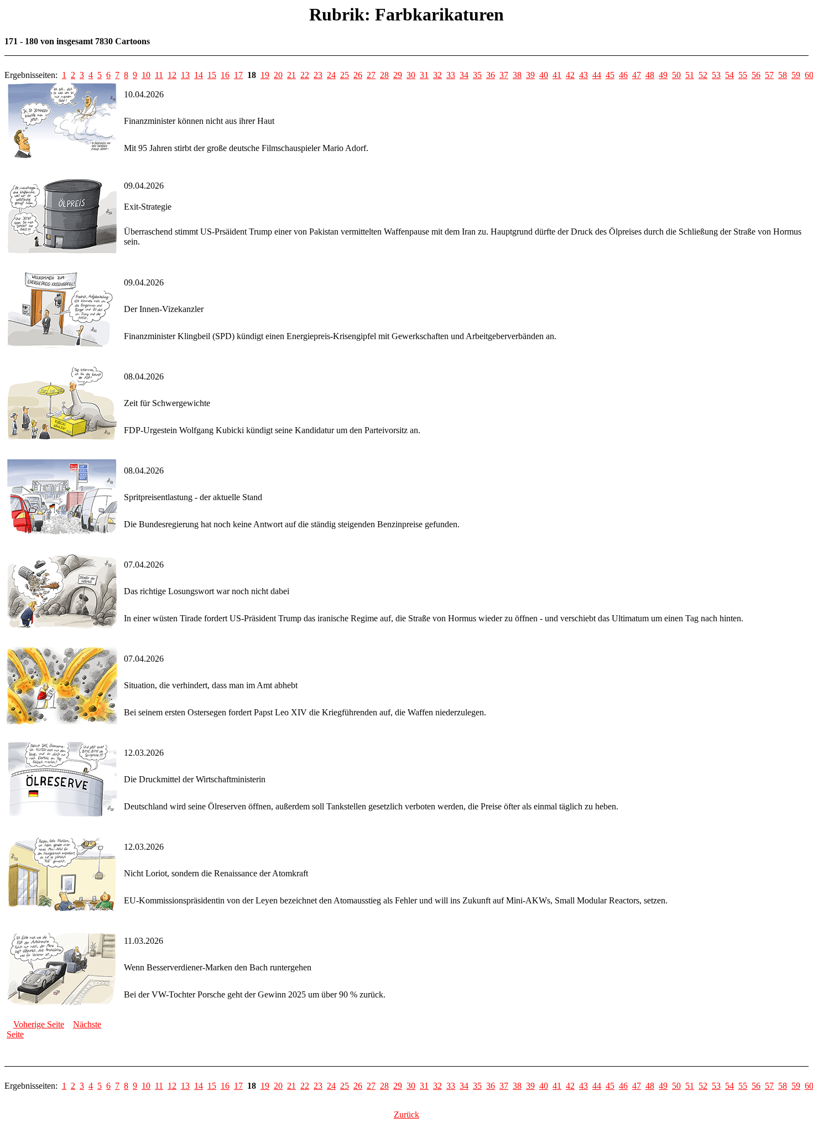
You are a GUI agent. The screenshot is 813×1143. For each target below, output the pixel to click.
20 (278, 75)
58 (782, 75)
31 (424, 75)
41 (557, 75)
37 (503, 75)
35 (477, 75)
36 (490, 75)
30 (410, 75)
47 (636, 75)
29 (397, 75)
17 (238, 75)
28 (384, 75)
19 (264, 75)
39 (530, 75)
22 (304, 75)
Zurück (406, 1114)
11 (159, 75)
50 (676, 75)
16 (225, 75)
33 (450, 75)
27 (371, 75)
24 (331, 75)
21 (291, 75)
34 (464, 75)
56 (756, 75)
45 (610, 75)
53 (716, 75)
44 (596, 75)
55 (742, 75)
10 (146, 75)
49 (663, 75)
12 (172, 75)
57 (769, 75)
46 (623, 75)
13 (185, 75)
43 (583, 75)
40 (543, 75)
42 (570, 75)
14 (198, 75)
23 (318, 75)
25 (344, 75)
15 (211, 75)
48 (649, 75)
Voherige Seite (38, 1024)
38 (517, 75)
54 (729, 75)
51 (689, 75)
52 (703, 75)
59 (795, 75)
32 (437, 75)
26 (357, 75)
